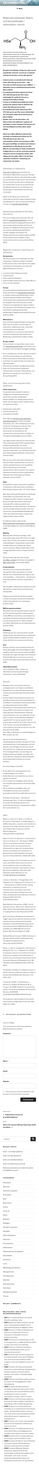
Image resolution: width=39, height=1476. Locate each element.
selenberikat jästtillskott (17, 220)
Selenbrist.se (14, 2)
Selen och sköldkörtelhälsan (13, 1160)
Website (6, 1081)
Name (5, 1061)
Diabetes (6, 1219)
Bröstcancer (7, 1203)
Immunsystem (8, 1243)
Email (5, 1071)
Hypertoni (6, 1239)
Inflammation (7, 1247)
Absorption (7, 1183)
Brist (4, 1199)
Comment (7, 1033)
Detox (5, 1215)
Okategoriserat (8, 1272)
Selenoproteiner (24, 1014)
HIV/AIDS (6, 1231)
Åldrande (6, 1187)
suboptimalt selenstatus (26, 293)
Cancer (5, 1207)
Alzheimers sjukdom (10, 1191)
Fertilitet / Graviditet (10, 1227)
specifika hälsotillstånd (20, 204)
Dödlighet (6, 1223)
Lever (5, 1264)
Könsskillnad (7, 1255)
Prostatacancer (8, 1276)
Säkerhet (6, 1280)
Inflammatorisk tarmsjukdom (13, 1251)
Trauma (5, 1296)
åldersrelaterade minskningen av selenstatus (19, 523)
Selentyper (7, 1288)
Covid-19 (6, 1211)
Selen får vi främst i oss (11, 172)
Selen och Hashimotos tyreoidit (14, 1164)
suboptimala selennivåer (14, 346)
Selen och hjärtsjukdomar (12, 1156)
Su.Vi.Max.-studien (9, 560)
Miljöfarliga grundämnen (11, 1268)
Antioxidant (11, 1014)
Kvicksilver (7, 1260)
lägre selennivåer (9, 562)
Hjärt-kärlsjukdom (9, 1235)
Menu (20, 8)
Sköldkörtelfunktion (10, 1292)
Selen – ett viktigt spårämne (13, 1152)
